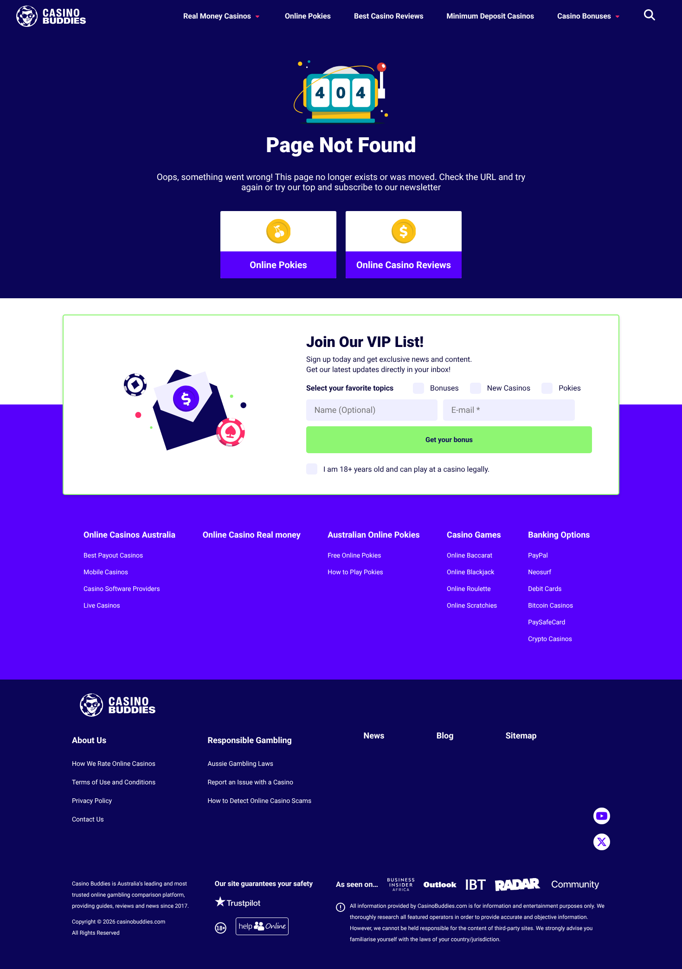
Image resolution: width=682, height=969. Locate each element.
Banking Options (559, 535)
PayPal (538, 555)
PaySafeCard (546, 622)
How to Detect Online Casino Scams (259, 801)
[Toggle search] (649, 16)
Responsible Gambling (249, 740)
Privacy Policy (92, 801)
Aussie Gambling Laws (240, 764)
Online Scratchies (472, 606)
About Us (89, 740)
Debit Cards (544, 589)
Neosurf (539, 572)
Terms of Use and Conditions (113, 782)
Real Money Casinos (218, 16)
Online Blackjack (470, 572)
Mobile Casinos (106, 572)
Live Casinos (102, 606)
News (374, 736)
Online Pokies (308, 16)
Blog (445, 736)
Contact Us (88, 819)
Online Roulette (469, 589)
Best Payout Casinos (113, 555)
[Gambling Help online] (262, 928)
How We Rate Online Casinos (113, 764)
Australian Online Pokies (373, 535)
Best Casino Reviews (389, 16)
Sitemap (521, 736)
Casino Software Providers (122, 589)
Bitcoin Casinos (550, 606)
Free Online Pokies (354, 555)
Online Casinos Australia (129, 535)
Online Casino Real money (252, 535)
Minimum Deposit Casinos (490, 16)
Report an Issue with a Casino (250, 782)
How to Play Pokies (355, 572)
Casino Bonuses (585, 16)
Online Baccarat (469, 555)
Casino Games (474, 535)
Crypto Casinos (550, 639)
